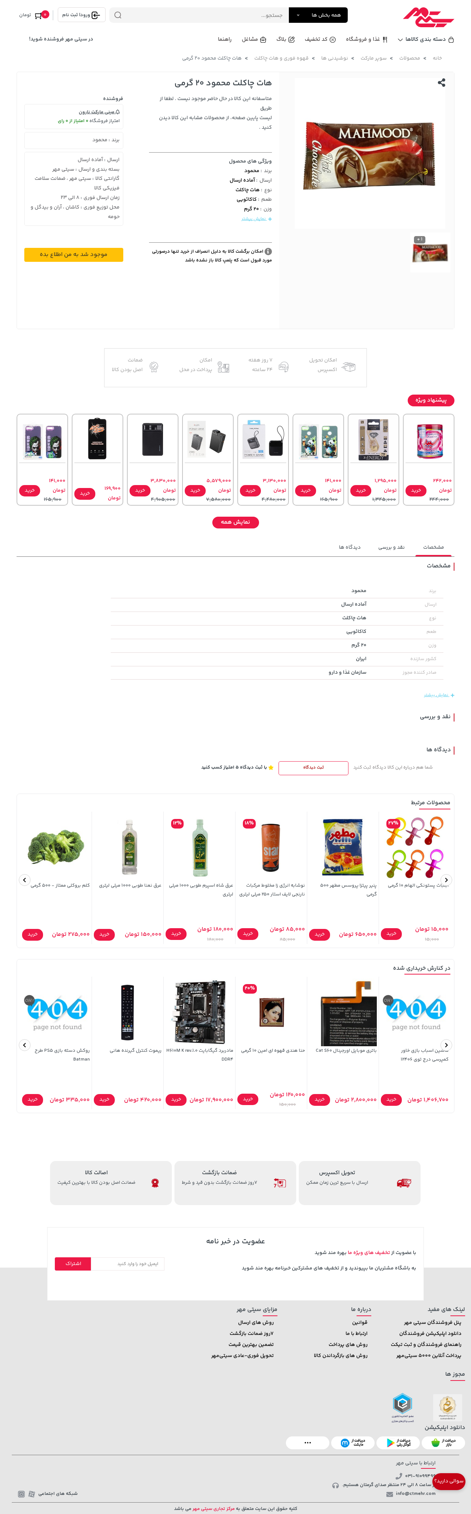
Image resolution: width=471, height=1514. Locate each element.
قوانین (360, 1323)
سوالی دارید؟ (449, 1481)
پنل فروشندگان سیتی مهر (432, 1323)
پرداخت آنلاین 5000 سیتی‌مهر (428, 1356)
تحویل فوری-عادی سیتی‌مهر (242, 1356)
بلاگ (281, 39)
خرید (416, 491)
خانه (437, 58)
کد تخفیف (316, 39)
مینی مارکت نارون (97, 112)
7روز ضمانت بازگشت (252, 1334)
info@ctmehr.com (416, 1493)
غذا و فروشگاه (363, 39)
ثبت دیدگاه (313, 767)
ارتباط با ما (357, 1334)
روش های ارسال (256, 1323)
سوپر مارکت (374, 58)
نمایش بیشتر (254, 218)
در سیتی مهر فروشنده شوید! (61, 39)
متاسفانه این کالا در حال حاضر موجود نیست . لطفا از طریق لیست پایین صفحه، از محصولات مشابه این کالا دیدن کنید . (215, 113)
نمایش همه (235, 522)
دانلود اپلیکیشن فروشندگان (430, 1334)
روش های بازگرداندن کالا (341, 1356)
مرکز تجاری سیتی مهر (213, 1509)
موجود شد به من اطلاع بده (73, 254)
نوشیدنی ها (334, 58)
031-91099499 (420, 1476)
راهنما (225, 39)
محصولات (409, 58)
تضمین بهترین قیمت (251, 1345)
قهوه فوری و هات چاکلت (281, 58)
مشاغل (250, 39)
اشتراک (73, 1264)
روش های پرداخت (348, 1345)
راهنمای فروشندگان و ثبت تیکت (426, 1345)
